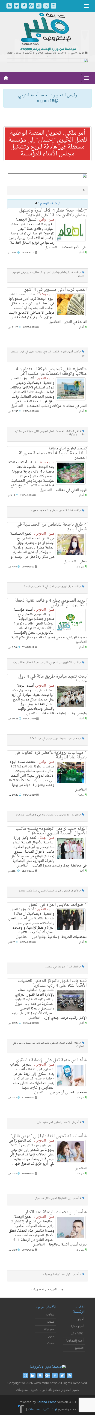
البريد (76, 663)
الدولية (75, 815)
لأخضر (28, 815)
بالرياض (44, 663)
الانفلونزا (62, 1198)
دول (56, 738)
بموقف (38, 352)
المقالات (50, 1314)
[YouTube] (39, 6)
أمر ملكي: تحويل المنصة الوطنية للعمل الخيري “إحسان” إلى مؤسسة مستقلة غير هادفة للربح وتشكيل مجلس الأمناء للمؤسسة (47, 143)
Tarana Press (46, 1402)
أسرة (70, 272)
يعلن (15, 663)
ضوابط (61, 967)
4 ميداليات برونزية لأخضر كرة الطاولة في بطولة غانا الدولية (51, 755)
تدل (51, 1122)
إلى (69, 1198)
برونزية (58, 815)
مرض (37, 1198)
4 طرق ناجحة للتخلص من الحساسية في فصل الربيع (51, 527)
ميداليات (19, 815)
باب (47, 1043)
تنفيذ (69, 738)
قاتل (47, 1198)
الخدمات (60, 431)
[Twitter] (17, 6)
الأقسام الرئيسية (79, 1309)
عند (63, 1274)
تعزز (32, 352)
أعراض (75, 1122)
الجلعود (66, 891)
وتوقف (71, 434)
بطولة (50, 815)
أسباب (76, 1198)
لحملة (30, 663)
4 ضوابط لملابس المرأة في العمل (58, 905)
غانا (44, 815)
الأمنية (70, 1043)
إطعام (64, 272)
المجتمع (79, 1348)
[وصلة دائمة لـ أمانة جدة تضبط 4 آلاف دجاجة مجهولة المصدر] (71, 473)
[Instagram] (53, 6)
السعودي (54, 663)
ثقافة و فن (77, 1333)
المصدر (63, 511)
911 (76, 1043)
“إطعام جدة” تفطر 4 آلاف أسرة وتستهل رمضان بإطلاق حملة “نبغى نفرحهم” (53, 212)
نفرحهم (16, 272)
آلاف (76, 272)
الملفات (51, 1343)
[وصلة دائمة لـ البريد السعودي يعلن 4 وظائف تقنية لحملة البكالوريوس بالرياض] (71, 620)
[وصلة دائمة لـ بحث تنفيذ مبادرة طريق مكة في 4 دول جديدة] (71, 696)
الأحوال (75, 891)
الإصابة (66, 1122)
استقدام (70, 431)
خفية (45, 1122)
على (20, 1043)
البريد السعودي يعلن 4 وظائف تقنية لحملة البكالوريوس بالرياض (51, 603)
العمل (51, 431)
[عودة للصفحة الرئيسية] (47, 32)
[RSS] (9, 6)
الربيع (64, 587)
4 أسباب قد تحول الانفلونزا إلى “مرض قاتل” (49, 1136)
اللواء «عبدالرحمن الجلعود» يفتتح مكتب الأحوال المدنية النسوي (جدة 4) (51, 831)
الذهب (55, 352)
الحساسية (74, 587)
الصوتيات (49, 1329)
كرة (34, 815)
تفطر (49, 272)
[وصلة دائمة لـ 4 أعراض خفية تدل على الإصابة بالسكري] (71, 1075)
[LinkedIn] (46, 6)
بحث (76, 738)
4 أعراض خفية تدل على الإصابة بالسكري (51, 1060)
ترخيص (44, 431)
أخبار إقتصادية (74, 1340)
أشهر (70, 352)
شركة (30, 431)
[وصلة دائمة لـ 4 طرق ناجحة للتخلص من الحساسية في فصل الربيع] (71, 544)
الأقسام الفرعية (46, 1307)
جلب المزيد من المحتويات (47, 1289)
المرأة (69, 967)
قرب (22, 352)
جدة (43, 272)
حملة (37, 272)
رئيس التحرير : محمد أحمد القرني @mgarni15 (47, 98)
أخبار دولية (77, 1326)
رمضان (30, 272)
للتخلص (40, 587)
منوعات (80, 567)
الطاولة (66, 815)
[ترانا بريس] (21, 1409)
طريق (50, 738)
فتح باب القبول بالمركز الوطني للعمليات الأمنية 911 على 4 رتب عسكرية (52, 983)
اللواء (58, 891)
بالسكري (58, 1122)
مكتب (81, 434)
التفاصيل (51, 247)
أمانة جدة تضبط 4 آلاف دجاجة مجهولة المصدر (53, 455)
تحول (54, 1198)
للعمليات (80, 1046)
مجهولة (34, 511)
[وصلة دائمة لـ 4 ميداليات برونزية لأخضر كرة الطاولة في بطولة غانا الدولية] (71, 772)
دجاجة (42, 511)
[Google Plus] (32, 6)
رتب (34, 1043)
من (33, 587)
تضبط (56, 511)
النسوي (42, 891)
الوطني (54, 1043)
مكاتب (18, 431)
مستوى (14, 352)
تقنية (36, 663)
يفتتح (22, 891)
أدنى (76, 352)
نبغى (23, 272)
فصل (52, 587)
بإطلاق (56, 272)
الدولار (63, 352)
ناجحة (27, 587)
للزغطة (56, 1274)
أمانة (70, 511)
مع (83, 355)
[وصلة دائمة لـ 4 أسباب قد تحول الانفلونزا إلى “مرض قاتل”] (71, 1151)
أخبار (81, 253)
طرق (58, 587)
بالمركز (41, 1043)
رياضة (81, 795)
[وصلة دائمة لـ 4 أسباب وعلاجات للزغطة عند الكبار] (71, 1227)
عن (24, 431)
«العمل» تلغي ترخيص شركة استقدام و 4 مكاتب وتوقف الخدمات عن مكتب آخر (51, 371)
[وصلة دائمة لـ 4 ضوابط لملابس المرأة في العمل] (71, 919)
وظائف (22, 663)
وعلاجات (47, 1274)
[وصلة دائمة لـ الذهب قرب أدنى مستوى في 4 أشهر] (71, 304)
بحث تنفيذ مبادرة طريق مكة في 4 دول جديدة (52, 679)
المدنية (50, 891)
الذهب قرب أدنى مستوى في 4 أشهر (55, 290)
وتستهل (80, 276)
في (26, 352)
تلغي (36, 431)
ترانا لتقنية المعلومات (42, 1409)
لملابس (48, 967)
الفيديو (51, 1321)
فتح (14, 1043)
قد (42, 1198)
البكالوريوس (66, 663)
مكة (32, 738)
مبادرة (38, 738)
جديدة (62, 738)
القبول (62, 1043)
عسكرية (27, 1043)
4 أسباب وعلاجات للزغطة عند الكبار (56, 1212)
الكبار (68, 1274)
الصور (51, 1336)
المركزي (47, 352)
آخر (77, 431)
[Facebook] (24, 6)
